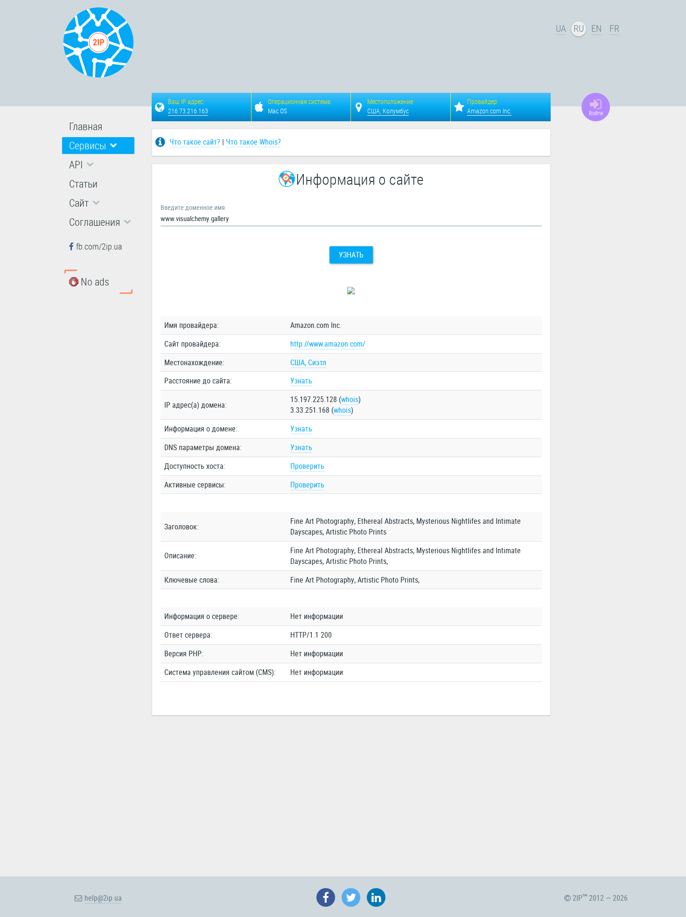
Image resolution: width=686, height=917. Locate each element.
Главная (85, 126)
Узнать (351, 255)
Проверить (307, 466)
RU (579, 28)
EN (596, 28)
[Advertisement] (352, 44)
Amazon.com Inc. (489, 110)
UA (561, 28)
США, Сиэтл (308, 362)
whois (349, 399)
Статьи (83, 183)
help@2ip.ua (103, 898)
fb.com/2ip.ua (99, 246)
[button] (98, 145)
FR (614, 28)
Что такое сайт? (194, 142)
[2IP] (98, 42)
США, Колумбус (388, 110)
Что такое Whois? (253, 142)
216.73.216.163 (188, 110)
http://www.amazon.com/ (327, 344)
